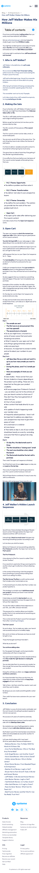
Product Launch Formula (11, 74)
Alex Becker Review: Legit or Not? (17, 779)
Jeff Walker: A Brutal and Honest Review (19, 777)
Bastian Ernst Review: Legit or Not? (18, 769)
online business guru (13, 40)
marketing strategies (17, 621)
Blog (3, 13)
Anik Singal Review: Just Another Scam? (19, 754)
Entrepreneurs (14, 13)
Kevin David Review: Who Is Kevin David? (20, 756)
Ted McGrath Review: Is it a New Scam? (19, 782)
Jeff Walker (6, 65)
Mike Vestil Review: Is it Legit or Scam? (19, 784)
